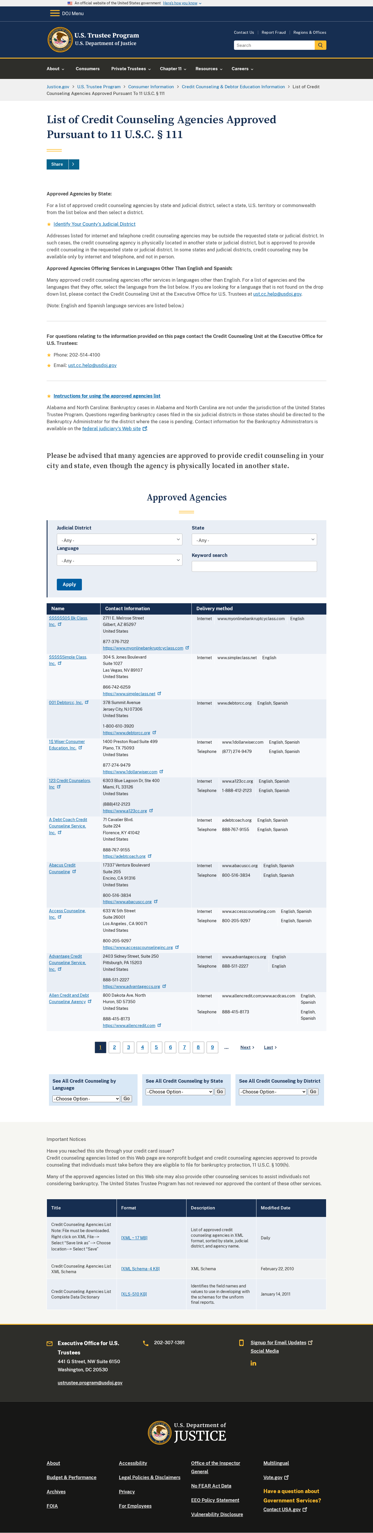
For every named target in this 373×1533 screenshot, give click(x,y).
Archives (56, 1492)
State (198, 528)
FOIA (52, 1506)
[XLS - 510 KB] (134, 1294)
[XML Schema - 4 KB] (140, 1268)
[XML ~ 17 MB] (134, 1238)
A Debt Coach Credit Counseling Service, (68, 826)
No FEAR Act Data (211, 1486)
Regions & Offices (309, 32)
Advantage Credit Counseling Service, (67, 963)
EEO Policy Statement (215, 1500)
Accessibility (133, 1463)
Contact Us (244, 32)
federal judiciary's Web (111, 428)
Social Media (265, 1351)
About (53, 1463)
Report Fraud (274, 32)
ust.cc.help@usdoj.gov (277, 294)
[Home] (94, 50)
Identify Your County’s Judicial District (95, 224)
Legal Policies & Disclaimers (149, 1477)
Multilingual (276, 1463)
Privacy (127, 1492)
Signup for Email (278, 1342)
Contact (282, 1509)
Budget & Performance (71, 1477)
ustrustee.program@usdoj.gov (90, 1383)
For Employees (135, 1506)
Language (68, 548)
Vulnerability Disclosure (217, 1514)
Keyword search (209, 555)
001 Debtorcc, (66, 702)
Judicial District (74, 528)
